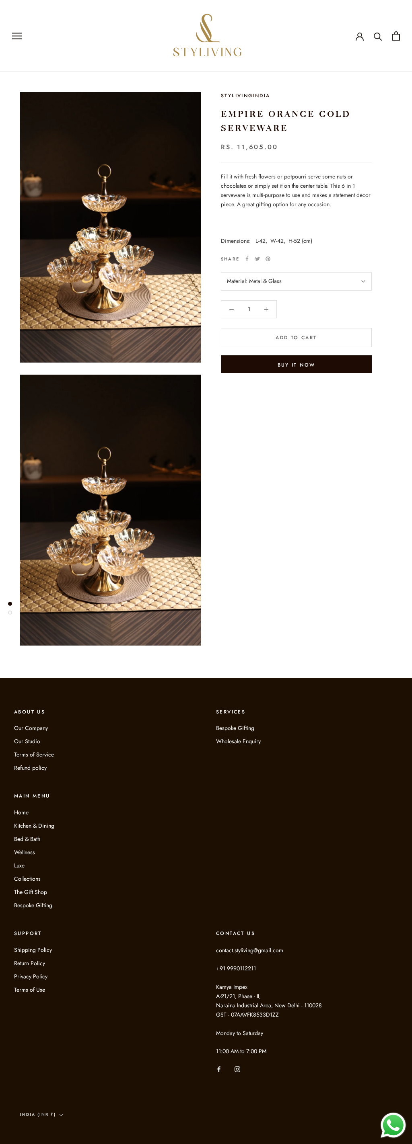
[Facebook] (247, 258)
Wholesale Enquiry (238, 741)
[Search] (378, 36)
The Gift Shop (30, 892)
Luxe (19, 865)
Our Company (31, 728)
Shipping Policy (33, 950)
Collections (27, 879)
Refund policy (30, 768)
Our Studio (27, 741)
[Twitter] (257, 258)
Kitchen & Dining (34, 826)
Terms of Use (29, 990)
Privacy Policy (30, 976)
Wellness (24, 852)
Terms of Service (34, 754)
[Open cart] (396, 36)
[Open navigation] (17, 36)
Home (21, 812)
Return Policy (29, 963)
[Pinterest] (268, 258)
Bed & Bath (27, 839)
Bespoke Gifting (235, 728)
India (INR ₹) (38, 1114)
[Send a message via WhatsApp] (393, 1125)
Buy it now (296, 365)
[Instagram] (237, 1068)
